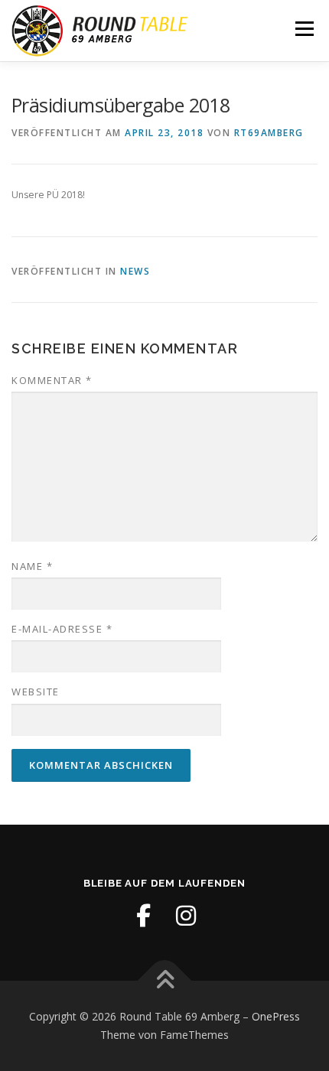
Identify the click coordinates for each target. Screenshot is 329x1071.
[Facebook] (143, 915)
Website (35, 691)
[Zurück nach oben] (165, 981)
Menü (303, 28)
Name (32, 566)
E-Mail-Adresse (61, 629)
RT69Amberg (269, 132)
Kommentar (52, 380)
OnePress (276, 1016)
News (135, 271)
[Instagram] (185, 915)
